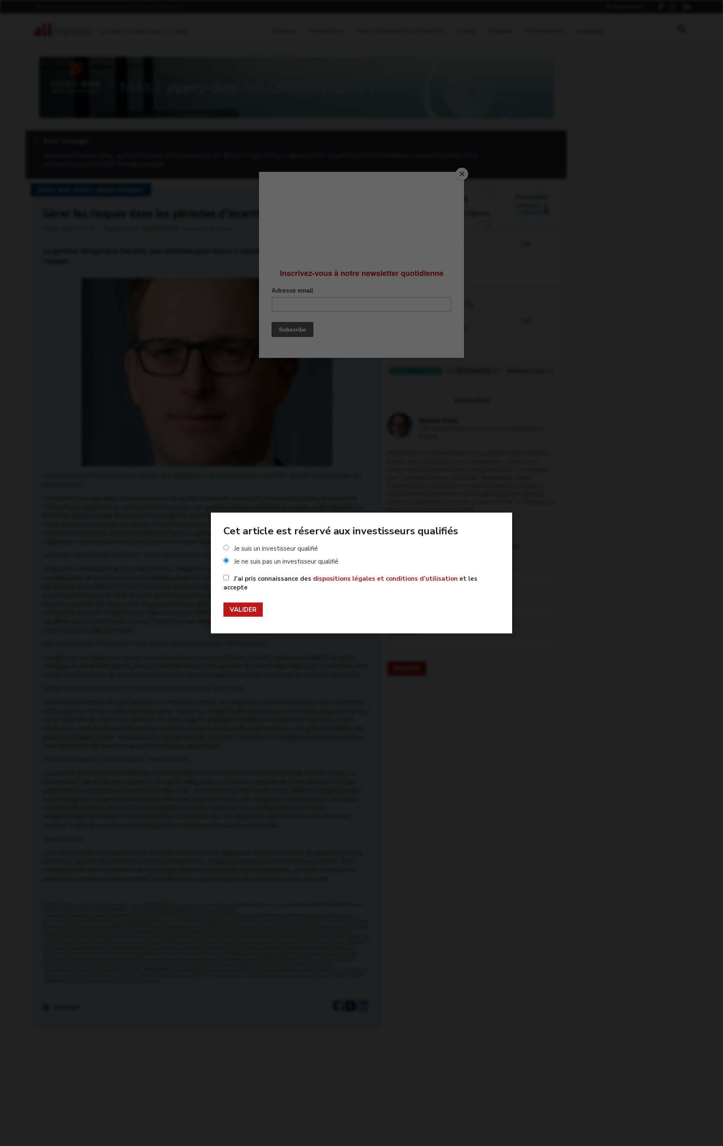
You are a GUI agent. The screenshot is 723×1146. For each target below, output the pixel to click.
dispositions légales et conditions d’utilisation (385, 578)
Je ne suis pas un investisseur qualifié (286, 561)
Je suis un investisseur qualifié (276, 548)
